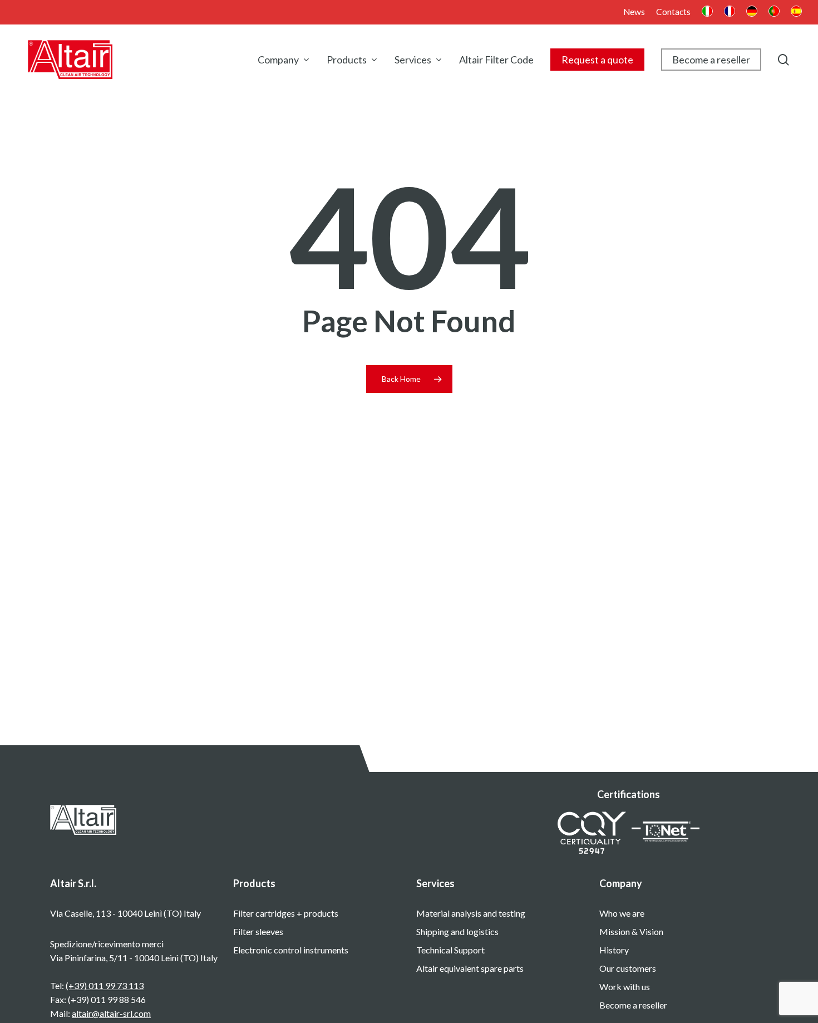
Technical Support (450, 950)
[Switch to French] (729, 12)
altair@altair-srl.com (111, 1013)
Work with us (624, 986)
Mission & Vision (631, 931)
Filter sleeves (258, 931)
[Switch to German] (751, 12)
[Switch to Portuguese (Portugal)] (774, 12)
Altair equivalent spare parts (470, 968)
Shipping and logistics (457, 931)
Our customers (627, 968)
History (614, 950)
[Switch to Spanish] (796, 12)
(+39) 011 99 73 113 (105, 985)
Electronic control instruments (290, 950)
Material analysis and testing (470, 913)
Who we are (621, 913)
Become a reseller (633, 1005)
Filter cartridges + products (285, 913)
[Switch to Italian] (707, 12)
